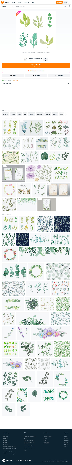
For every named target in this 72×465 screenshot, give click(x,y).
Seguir (45, 60)
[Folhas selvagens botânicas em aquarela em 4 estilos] (55, 157)
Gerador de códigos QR (8, 454)
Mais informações (7, 83)
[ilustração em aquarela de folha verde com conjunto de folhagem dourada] (24, 190)
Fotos (13, 2)
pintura (13, 114)
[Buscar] (64, 6)
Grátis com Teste (35, 65)
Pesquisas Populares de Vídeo (29, 449)
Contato (45, 438)
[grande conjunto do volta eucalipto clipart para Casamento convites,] (10, 379)
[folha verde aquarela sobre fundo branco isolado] (10, 128)
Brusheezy (5, 436)
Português (65, 440)
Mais (33, 2)
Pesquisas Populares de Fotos (29, 446)
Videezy (5, 440)
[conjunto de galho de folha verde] (39, 190)
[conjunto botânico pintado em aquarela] (60, 143)
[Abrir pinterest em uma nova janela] (23, 460)
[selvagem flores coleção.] (60, 288)
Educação (5, 444)
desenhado (40, 114)
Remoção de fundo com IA (9, 452)
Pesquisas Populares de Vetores (29, 443)
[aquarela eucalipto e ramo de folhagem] (31, 128)
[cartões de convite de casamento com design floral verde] (13, 173)
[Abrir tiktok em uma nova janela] (25, 460)
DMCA (24, 438)
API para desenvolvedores (9, 446)
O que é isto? (15, 80)
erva (25, 114)
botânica (48, 114)
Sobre (44, 440)
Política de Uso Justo (63, 461)
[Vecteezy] (2, 2)
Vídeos (19, 2)
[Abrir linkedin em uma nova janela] (21, 460)
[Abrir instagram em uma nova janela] (18, 460)
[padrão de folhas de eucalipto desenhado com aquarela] (58, 271)
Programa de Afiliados (28, 440)
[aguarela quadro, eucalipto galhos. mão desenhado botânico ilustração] (62, 379)
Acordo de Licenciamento (29, 436)
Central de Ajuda (47, 436)
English (64, 436)
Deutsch (65, 442)
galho (19, 114)
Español (65, 438)
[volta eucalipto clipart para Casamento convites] (27, 379)
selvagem (5, 114)
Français (65, 444)
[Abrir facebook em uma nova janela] (16, 460)
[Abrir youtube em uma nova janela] (30, 460)
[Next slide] (66, 114)
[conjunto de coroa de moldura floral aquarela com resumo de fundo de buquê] (39, 173)
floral (61, 114)
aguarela (55, 114)
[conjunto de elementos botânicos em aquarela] (11, 143)
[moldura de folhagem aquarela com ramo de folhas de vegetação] (42, 143)
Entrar (64, 2)
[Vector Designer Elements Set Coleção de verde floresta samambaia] (61, 173)
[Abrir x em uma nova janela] (27, 460)
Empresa (5, 442)
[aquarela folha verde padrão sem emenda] (9, 204)
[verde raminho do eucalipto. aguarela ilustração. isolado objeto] (45, 379)
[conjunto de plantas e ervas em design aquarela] (30, 157)
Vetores (7, 2)
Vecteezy (5, 438)
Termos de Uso (44, 461)
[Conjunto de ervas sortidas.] (10, 157)
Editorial (27, 2)
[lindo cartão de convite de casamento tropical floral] (46, 204)
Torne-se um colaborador (46, 443)
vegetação (31, 114)
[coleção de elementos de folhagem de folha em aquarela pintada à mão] (28, 143)
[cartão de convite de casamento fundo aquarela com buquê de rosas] (58, 190)
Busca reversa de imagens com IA (9, 449)
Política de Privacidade (53, 461)
